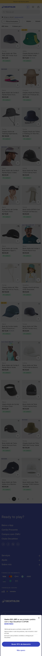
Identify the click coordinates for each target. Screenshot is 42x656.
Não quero (21, 650)
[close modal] (39, 618)
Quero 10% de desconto (20, 644)
